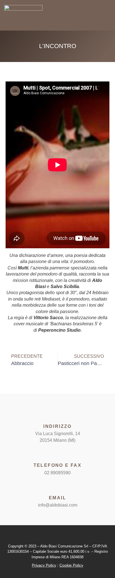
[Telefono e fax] (57, 453)
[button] (98, 16)
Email (57, 497)
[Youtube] (63, 536)
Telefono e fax (57, 465)
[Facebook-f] (52, 536)
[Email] (57, 486)
